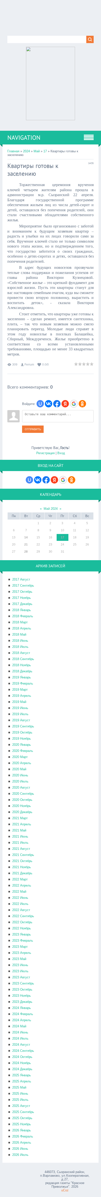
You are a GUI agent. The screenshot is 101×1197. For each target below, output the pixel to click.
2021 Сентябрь (23, 855)
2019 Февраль (22, 683)
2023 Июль (20, 971)
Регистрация (45, 453)
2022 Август (21, 910)
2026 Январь (21, 1130)
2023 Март (20, 946)
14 (26, 537)
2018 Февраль (22, 616)
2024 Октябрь (22, 1057)
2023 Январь (21, 934)
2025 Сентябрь (23, 1112)
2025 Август (21, 1106)
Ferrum (29, 364)
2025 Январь (21, 1075)
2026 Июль (20, 1155)
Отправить (33, 429)
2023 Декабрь (22, 1002)
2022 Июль (20, 904)
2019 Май (19, 702)
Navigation (23, 138)
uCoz (65, 1190)
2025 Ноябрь (21, 1124)
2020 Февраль (22, 751)
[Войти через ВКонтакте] (48, 403)
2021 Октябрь (22, 861)
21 (26, 544)
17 (45, 151)
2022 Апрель (21, 885)
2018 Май (19, 634)
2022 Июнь (20, 898)
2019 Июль (20, 714)
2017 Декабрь (22, 604)
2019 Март (20, 689)
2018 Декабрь (22, 671)
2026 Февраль (22, 1136)
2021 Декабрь (22, 873)
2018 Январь (21, 610)
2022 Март (20, 879)
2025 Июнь (20, 1093)
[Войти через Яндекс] (65, 403)
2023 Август (21, 977)
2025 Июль (20, 1100)
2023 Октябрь (22, 989)
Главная (13, 151)
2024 (26, 151)
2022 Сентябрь (23, 916)
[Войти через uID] (40, 403)
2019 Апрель (21, 696)
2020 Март (20, 757)
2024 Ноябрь (21, 1063)
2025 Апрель (21, 1081)
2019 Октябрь (22, 732)
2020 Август (21, 787)
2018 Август (21, 653)
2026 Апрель (21, 1142)
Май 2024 (51, 508)
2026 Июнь (20, 1148)
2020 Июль (20, 781)
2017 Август (21, 579)
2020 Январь (21, 745)
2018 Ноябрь (21, 665)
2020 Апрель (21, 763)
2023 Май (19, 959)
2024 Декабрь (22, 1069)
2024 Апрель (21, 1020)
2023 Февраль (22, 940)
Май (37, 151)
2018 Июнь (20, 640)
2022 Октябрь (22, 922)
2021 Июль (20, 842)
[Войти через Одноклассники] (82, 403)
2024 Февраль (22, 1014)
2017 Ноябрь (21, 598)
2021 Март (20, 818)
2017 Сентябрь (23, 585)
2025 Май (19, 1087)
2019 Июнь (20, 708)
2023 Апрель (21, 953)
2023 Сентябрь (23, 983)
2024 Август (21, 1044)
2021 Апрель (21, 824)
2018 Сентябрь (23, 659)
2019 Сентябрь (23, 726)
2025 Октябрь (22, 1118)
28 (26, 551)
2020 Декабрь (22, 812)
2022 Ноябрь (21, 928)
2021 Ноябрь (21, 867)
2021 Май (19, 830)
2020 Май (19, 769)
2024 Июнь (20, 1032)
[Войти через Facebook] (57, 403)
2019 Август (21, 720)
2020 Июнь (20, 775)
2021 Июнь (20, 836)
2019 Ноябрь (21, 738)
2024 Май (19, 1026)
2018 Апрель (21, 628)
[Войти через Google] (74, 404)
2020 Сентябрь (23, 793)
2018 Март (20, 622)
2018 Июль (20, 647)
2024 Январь (21, 1008)
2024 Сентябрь (23, 1051)
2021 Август (21, 849)
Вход (61, 453)
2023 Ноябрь (21, 995)
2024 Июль (20, 1038)
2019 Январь (21, 677)
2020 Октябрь (22, 800)
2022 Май (19, 891)
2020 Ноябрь (21, 806)
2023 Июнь (20, 965)
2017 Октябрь (22, 591)
